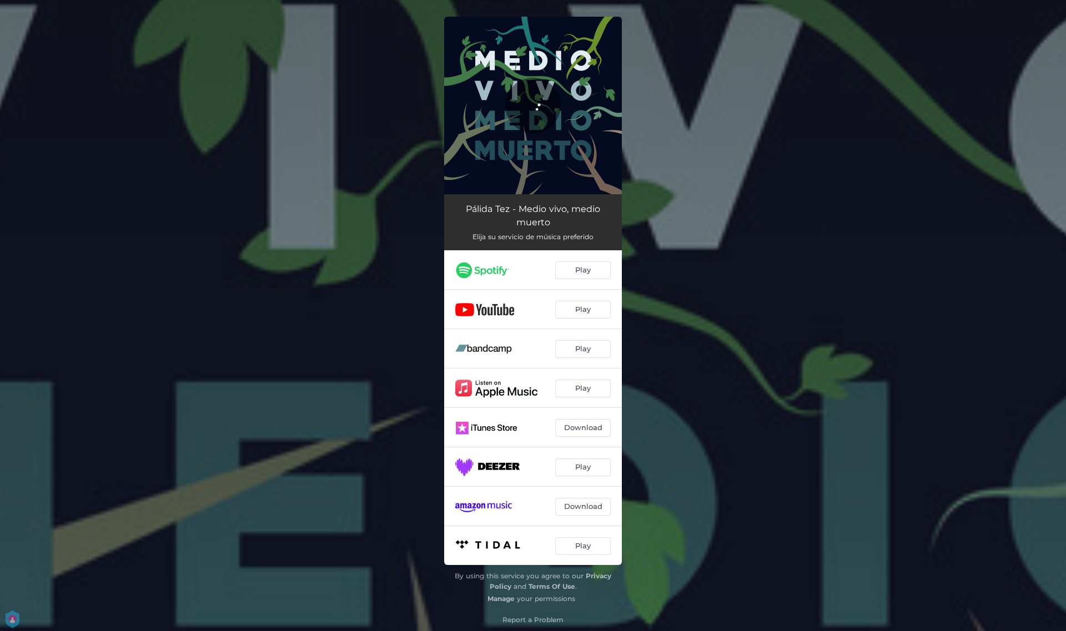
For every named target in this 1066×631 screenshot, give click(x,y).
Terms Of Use (552, 586)
